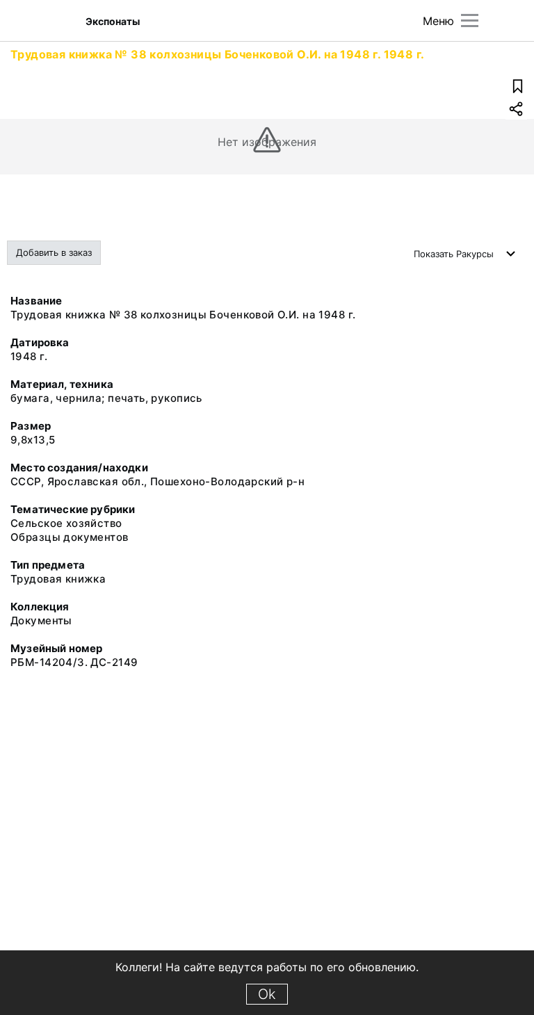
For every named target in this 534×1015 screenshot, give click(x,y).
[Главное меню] (469, 20)
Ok (267, 994)
